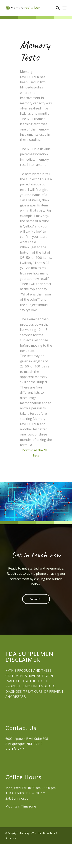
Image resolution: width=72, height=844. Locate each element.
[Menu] (64, 8)
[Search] (56, 8)
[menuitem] (56, 8)
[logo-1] (29, 8)
